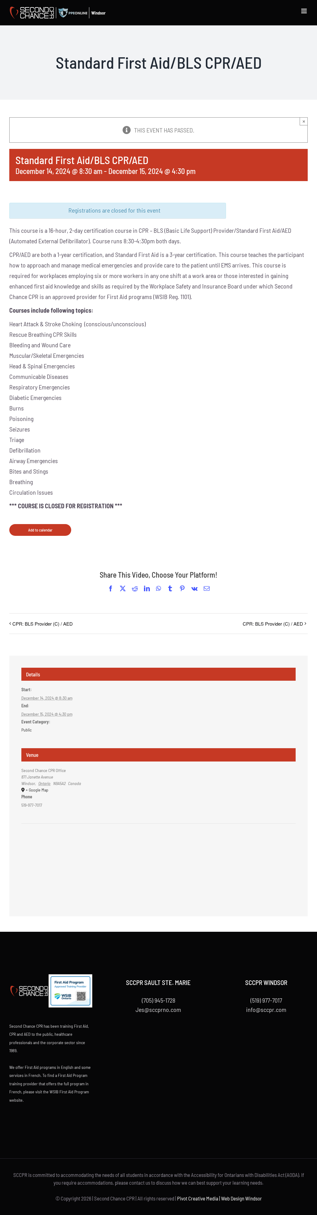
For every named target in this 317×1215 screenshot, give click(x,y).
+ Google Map (37, 789)
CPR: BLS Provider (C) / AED (42, 623)
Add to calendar (40, 529)
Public (26, 729)
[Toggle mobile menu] (304, 11)
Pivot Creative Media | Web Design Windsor (219, 1198)
